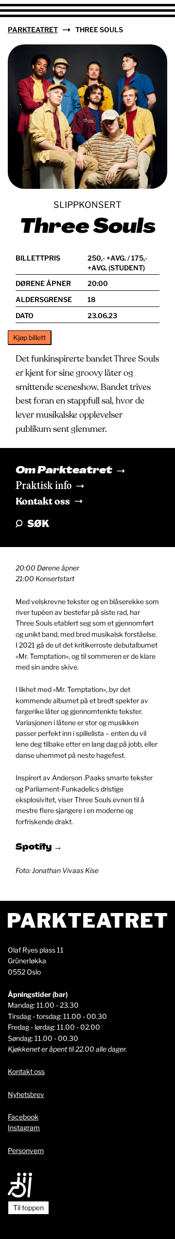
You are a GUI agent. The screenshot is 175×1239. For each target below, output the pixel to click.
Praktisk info (43, 486)
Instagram (24, 1127)
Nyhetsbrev (26, 1094)
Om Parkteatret (64, 471)
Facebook (23, 1117)
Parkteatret (33, 29)
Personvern (26, 1150)
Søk (38, 523)
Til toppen (28, 1207)
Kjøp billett (29, 337)
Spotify (34, 847)
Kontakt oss (43, 501)
